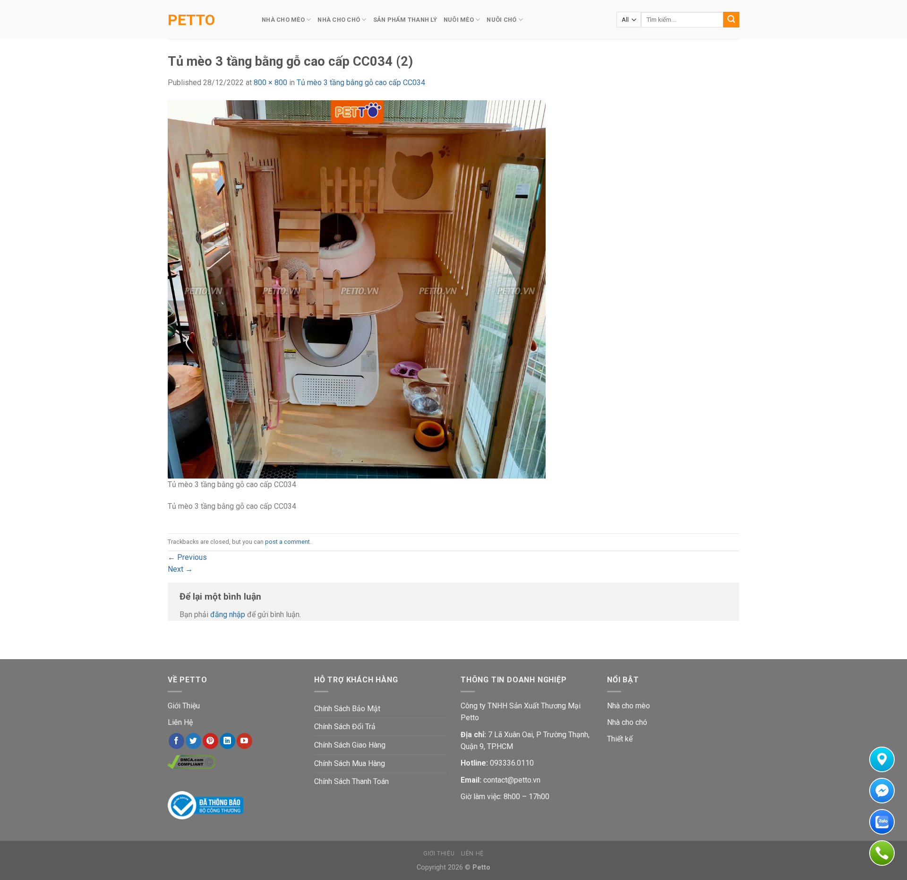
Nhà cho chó (627, 722)
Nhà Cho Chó (338, 19)
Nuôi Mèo (459, 19)
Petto (191, 19)
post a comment (287, 541)
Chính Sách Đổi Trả (345, 726)
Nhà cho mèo (628, 705)
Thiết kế (620, 738)
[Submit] (731, 20)
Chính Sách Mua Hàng (349, 763)
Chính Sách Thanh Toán (351, 781)
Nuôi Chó (501, 19)
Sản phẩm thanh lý (405, 19)
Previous (187, 557)
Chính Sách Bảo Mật (347, 708)
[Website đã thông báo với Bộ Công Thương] (205, 804)
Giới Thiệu (184, 705)
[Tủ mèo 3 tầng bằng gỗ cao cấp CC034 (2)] (357, 288)
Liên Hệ (180, 722)
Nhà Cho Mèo (283, 19)
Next (180, 569)
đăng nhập (227, 614)
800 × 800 (270, 82)
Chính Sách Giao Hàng (349, 745)
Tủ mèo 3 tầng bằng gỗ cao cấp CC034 (361, 82)
